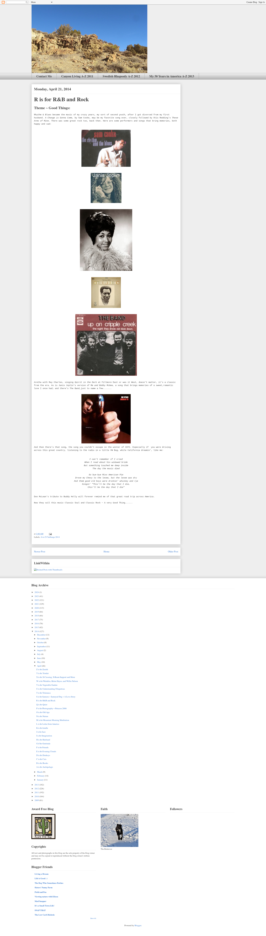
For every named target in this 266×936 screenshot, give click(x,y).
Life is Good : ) (41, 878)
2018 (37, 615)
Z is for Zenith (42, 669)
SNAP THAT (40, 910)
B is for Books (42, 763)
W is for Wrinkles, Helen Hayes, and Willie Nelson (57, 681)
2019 (37, 611)
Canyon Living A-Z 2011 (77, 76)
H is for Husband (43, 739)
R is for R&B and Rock (45, 700)
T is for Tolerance (43, 692)
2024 (37, 592)
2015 (37, 627)
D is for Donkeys (43, 755)
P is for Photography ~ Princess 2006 (51, 708)
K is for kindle (42, 728)
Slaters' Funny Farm (43, 887)
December (41, 634)
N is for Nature (42, 716)
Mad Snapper (40, 901)
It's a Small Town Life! (44, 905)
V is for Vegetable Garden (46, 685)
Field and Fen (40, 892)
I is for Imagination (44, 735)
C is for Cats (41, 759)
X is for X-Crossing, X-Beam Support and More (55, 677)
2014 (37, 631)
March (40, 771)
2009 (37, 800)
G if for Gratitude (43, 743)
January (40, 779)
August (40, 650)
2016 (37, 623)
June (39, 658)
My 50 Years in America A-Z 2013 (171, 76)
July (39, 654)
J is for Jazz (41, 731)
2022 (37, 600)
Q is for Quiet (41, 704)
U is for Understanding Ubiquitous (50, 688)
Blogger (138, 925)
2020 (37, 607)
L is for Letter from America (47, 724)
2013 (37, 784)
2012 (37, 788)
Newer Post (39, 551)
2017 (37, 619)
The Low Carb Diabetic (45, 914)
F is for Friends (42, 747)
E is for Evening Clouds (46, 751)
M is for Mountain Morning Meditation (52, 720)
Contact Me (44, 76)
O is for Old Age (43, 712)
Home (106, 551)
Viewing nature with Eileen (46, 896)
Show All (93, 918)
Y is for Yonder (42, 673)
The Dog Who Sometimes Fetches (49, 882)
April (39, 665)
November (41, 638)
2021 (37, 603)
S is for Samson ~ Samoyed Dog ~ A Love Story (55, 696)
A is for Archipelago (44, 767)
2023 (37, 596)
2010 (37, 796)
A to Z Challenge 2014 (50, 537)
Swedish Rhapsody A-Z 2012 (121, 76)
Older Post (173, 551)
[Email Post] (50, 533)
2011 (37, 792)
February (41, 775)
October (40, 642)
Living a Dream (41, 873)
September (41, 646)
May (39, 662)
